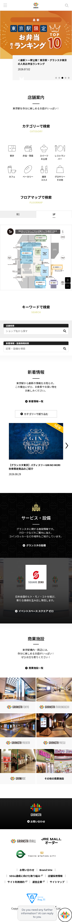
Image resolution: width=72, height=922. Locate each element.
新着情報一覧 (36, 401)
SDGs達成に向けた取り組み (24, 876)
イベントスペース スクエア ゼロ (36, 611)
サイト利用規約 (16, 882)
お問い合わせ (27, 870)
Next (66, 445)
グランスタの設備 (36, 545)
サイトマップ (57, 882)
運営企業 (37, 882)
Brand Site (45, 870)
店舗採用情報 (55, 876)
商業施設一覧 (36, 668)
